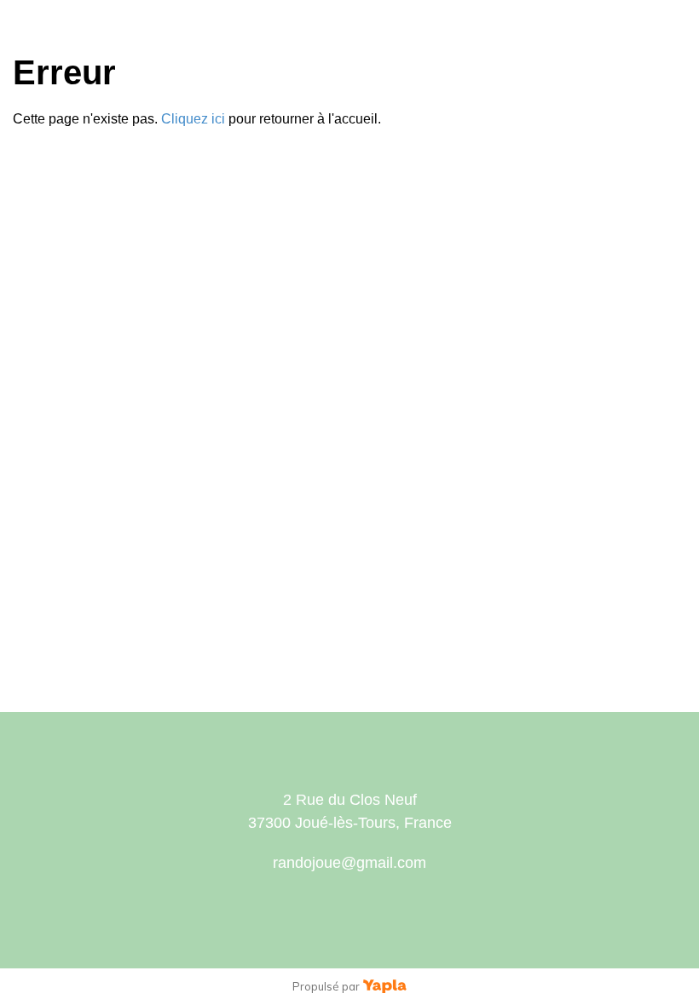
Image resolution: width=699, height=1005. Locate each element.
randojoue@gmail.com (349, 862)
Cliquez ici (193, 119)
